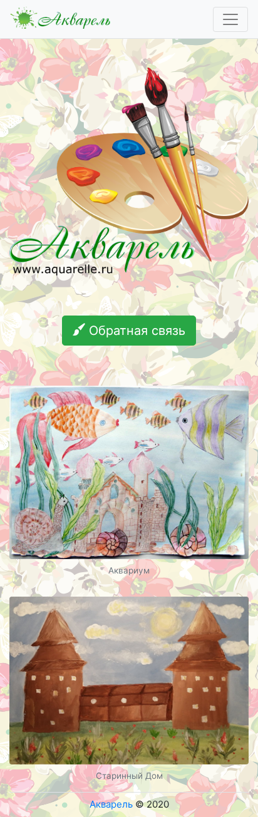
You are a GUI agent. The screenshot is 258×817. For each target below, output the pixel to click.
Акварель (111, 804)
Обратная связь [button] (135, 330)
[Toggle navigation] (230, 19)
